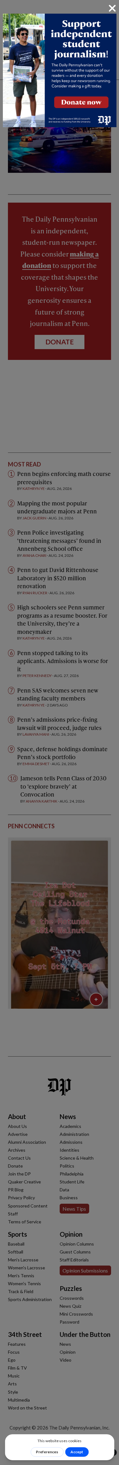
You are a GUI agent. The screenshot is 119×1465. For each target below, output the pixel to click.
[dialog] (59, 732)
